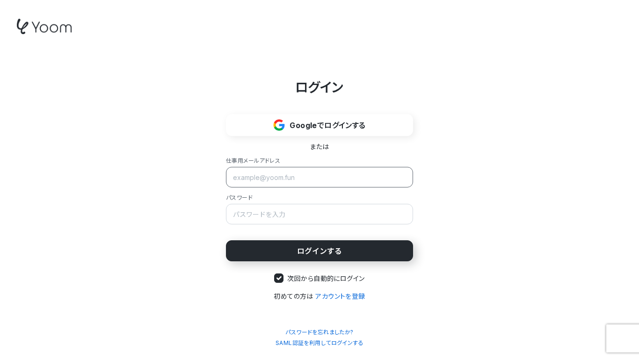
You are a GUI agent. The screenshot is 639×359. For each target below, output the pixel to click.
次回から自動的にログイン (325, 278)
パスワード (239, 197)
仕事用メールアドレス (253, 160)
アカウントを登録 (340, 296)
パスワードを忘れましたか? (319, 332)
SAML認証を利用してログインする (319, 342)
